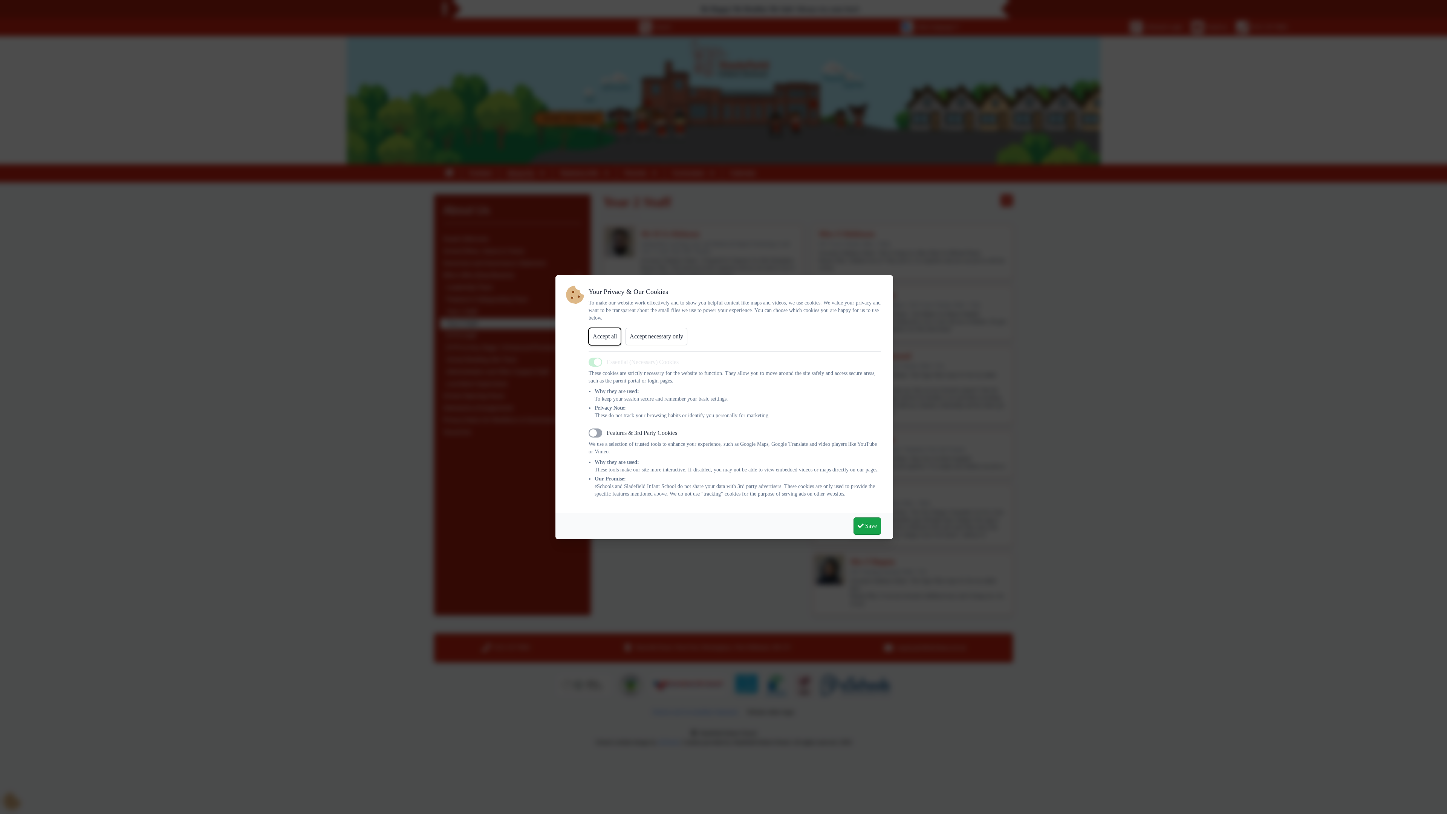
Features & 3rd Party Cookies (642, 433)
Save (870, 526)
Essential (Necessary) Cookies (643, 362)
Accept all (605, 336)
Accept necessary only (656, 336)
